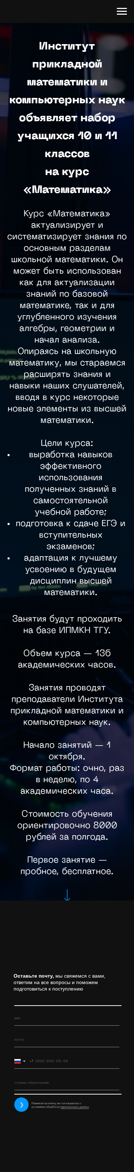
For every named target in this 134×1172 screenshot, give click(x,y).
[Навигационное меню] (122, 11)
